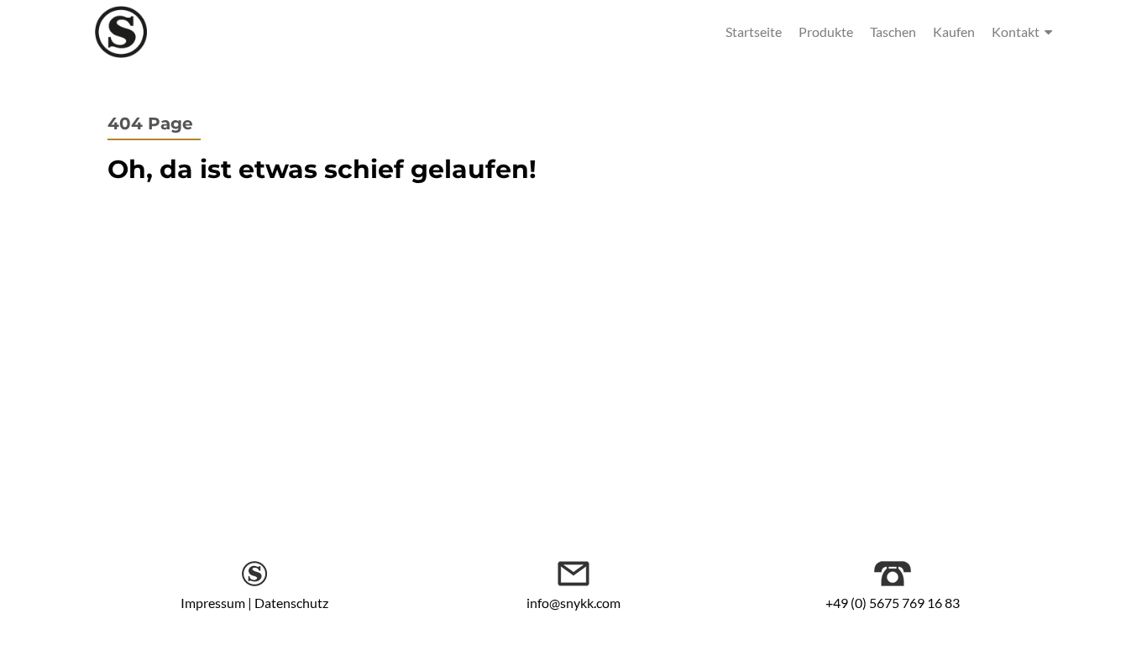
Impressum (213, 603)
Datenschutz (291, 603)
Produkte (826, 31)
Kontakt (1016, 31)
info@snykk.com (573, 603)
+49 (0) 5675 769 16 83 (892, 603)
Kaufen (954, 31)
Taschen (893, 31)
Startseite (753, 31)
